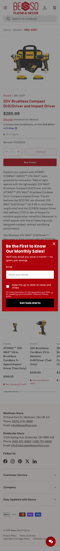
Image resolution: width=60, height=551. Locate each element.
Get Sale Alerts (30, 303)
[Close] (54, 244)
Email (9, 267)
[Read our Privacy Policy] (52, 293)
